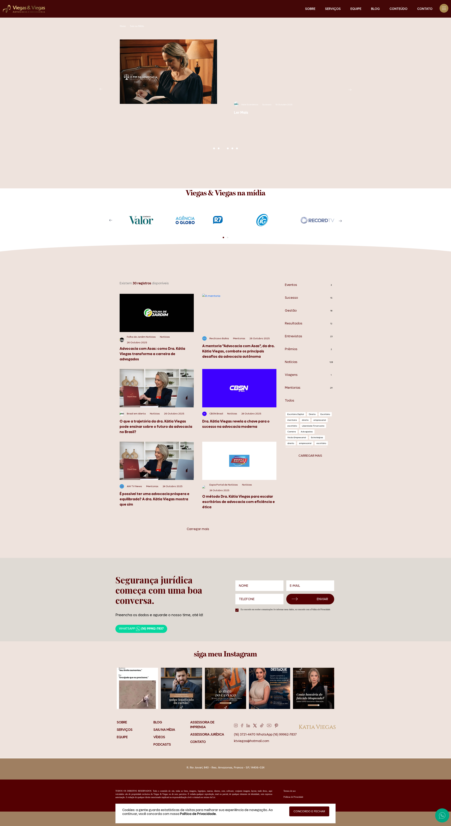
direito (305, 420)
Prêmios (308, 349)
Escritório (325, 414)
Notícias (309, 362)
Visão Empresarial (296, 437)
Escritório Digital (295, 414)
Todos (289, 401)
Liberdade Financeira (313, 425)
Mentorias (309, 388)
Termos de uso (289, 791)
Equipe (355, 9)
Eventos (308, 285)
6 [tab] (237, 148)
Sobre (310, 9)
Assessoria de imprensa (202, 724)
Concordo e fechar (309, 811)
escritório (292, 425)
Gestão (308, 311)
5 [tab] (232, 148)
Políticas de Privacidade (293, 797)
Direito (312, 414)
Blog (375, 9)
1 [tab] (214, 148)
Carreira (291, 431)
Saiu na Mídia (137, 26)
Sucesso (308, 298)
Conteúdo (398, 9)
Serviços (333, 9)
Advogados (307, 431)
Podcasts (162, 745)
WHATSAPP (141, 629)
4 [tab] (228, 148)
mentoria (292, 420)
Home (123, 26)
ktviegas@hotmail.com (251, 741)
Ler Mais (241, 112)
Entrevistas (308, 336)
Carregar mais (198, 529)
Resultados (308, 323)
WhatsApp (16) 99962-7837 (276, 735)
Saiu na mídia (164, 730)
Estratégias (317, 437)
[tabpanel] (225, 77)
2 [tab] (219, 148)
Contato (425, 9)
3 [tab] (223, 148)
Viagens (308, 375)
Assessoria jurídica (207, 735)
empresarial (319, 420)
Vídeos (159, 737)
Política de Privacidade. (321, 609)
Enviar (322, 599)
